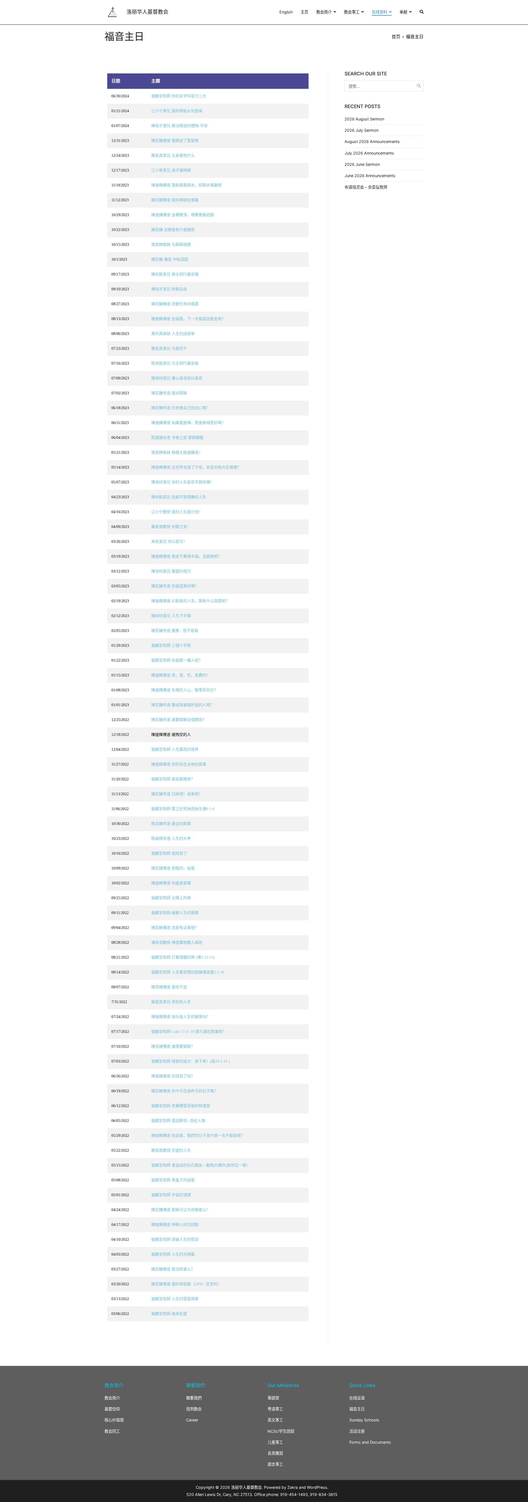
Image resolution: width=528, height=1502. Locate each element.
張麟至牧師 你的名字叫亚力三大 (178, 96)
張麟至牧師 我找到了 (169, 853)
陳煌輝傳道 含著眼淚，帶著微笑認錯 (182, 215)
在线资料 (379, 12)
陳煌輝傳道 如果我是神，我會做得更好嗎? (187, 423)
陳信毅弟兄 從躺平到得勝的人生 (178, 497)
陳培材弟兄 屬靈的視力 (171, 571)
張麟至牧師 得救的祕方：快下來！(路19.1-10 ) (190, 1061)
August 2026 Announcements (372, 141)
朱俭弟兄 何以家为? (168, 542)
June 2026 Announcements (370, 175)
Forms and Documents (370, 1442)
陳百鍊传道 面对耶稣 (169, 393)
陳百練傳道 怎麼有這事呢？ (175, 928)
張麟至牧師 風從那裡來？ (173, 779)
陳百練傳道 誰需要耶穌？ (173, 1046)
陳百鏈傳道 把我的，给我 (173, 868)
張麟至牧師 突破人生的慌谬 (175, 1239)
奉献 (403, 12)
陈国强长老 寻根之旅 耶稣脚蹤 (177, 438)
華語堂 (273, 1398)
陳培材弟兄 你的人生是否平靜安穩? (181, 482)
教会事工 (351, 12)
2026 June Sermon (362, 164)
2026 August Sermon (364, 119)
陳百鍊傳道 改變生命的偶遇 (175, 304)
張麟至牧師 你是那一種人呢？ (176, 660)
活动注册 (357, 1431)
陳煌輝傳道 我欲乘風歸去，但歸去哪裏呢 (186, 185)
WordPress (317, 1487)
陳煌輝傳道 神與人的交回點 (175, 1225)
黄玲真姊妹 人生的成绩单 (173, 334)
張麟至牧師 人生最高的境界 (175, 749)
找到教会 (194, 1409)
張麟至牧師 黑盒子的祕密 (173, 1180)
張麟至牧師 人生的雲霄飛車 (175, 1299)
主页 (304, 12)
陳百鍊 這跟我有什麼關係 (173, 230)
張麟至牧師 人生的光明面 (173, 1254)
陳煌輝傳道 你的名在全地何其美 (178, 764)
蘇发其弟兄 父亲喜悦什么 (173, 155)
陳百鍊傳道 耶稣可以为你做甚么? (179, 1210)
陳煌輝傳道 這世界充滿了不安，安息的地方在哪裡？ (196, 467)
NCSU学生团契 (281, 1431)
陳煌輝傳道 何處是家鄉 (171, 883)
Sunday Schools (364, 1420)
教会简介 (324, 12)
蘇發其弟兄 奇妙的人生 (171, 1002)
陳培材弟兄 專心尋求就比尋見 (176, 378)
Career (192, 1420)
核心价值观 (114, 1420)
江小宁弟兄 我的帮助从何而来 (176, 111)
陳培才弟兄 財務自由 (169, 289)
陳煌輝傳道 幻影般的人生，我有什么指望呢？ (190, 601)
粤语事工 (275, 1409)
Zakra (292, 1487)
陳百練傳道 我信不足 (169, 987)
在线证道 (357, 1398)
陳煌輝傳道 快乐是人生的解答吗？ (180, 1017)
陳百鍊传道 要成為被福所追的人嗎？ (182, 705)
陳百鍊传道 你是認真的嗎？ (175, 586)
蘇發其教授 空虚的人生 (171, 1150)
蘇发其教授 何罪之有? (170, 527)
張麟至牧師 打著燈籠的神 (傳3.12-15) (183, 957)
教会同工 (112, 1431)
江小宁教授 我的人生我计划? (175, 512)
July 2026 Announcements (369, 153)
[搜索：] (384, 86)
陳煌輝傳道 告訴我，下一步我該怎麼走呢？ (188, 319)
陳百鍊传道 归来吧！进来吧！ (176, 794)
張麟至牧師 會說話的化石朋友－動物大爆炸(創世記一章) (199, 1165)
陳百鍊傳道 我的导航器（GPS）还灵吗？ (186, 1284)
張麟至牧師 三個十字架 (171, 645)
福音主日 (357, 1409)
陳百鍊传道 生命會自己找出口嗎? (179, 408)
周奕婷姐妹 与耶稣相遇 (171, 245)
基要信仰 (112, 1409)
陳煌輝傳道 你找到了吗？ (173, 1076)
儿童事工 (275, 1442)
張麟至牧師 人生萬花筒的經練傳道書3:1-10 (187, 972)
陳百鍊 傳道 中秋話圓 (169, 259)
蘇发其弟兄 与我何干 (169, 348)
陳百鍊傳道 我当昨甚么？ (173, 1269)
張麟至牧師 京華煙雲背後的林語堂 (180, 1106)
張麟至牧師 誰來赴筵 (169, 1314)
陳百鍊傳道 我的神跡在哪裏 (175, 200)
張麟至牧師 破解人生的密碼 (175, 913)
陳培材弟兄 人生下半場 (171, 616)
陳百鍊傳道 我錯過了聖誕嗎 (175, 141)
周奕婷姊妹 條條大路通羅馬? (175, 452)
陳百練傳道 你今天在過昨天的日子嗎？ (184, 1091)
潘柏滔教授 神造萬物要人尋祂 (176, 942)
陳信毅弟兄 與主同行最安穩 (175, 274)
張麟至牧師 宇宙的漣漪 (171, 1195)
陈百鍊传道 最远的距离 (171, 824)
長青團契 (275, 1453)
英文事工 (275, 1420)
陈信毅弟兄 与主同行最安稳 (175, 363)
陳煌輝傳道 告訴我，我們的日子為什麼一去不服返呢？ (198, 1136)
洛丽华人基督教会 (147, 12)
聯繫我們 (194, 1398)
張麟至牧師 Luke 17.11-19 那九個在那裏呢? (187, 1032)
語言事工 (275, 1464)
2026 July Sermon (361, 130)
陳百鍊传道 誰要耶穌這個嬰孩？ (178, 720)
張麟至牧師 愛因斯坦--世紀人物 (178, 1121)
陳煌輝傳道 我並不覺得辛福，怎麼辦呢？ (186, 556)
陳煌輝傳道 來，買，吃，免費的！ (180, 675)
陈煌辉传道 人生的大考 (171, 839)
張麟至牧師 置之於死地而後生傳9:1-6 (183, 809)
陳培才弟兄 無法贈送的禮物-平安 (179, 126)
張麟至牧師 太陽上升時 (171, 898)
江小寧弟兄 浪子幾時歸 (171, 170)
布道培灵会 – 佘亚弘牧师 (366, 187)
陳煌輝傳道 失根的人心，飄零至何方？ (184, 690)
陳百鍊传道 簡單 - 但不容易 (174, 631)
